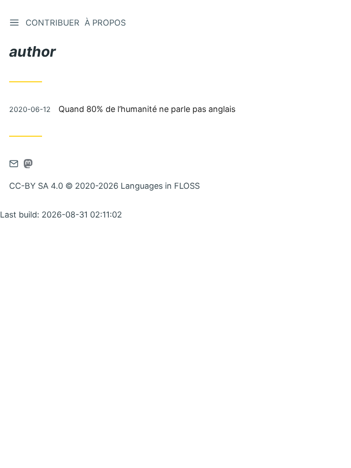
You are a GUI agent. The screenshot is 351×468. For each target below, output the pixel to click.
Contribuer (53, 22)
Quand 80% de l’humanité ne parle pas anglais (146, 109)
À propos (105, 22)
